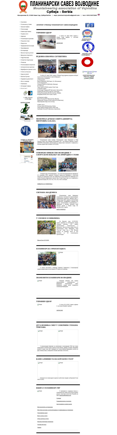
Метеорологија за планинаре (45, 407)
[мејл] (92, 27)
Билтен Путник (25, 76)
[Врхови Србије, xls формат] (94, 71)
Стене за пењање (26, 72)
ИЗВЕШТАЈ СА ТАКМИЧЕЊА (44, 184)
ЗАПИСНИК (60, 43)
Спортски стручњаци (27, 60)
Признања (24, 83)
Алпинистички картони (27, 67)
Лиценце (23, 62)
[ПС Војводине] (24, 6)
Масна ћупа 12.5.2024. (43, 240)
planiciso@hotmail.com (65, 395)
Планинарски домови (27, 38)
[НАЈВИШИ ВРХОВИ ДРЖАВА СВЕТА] (89, 73)
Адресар (23, 36)
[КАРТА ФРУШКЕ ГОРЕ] (25, 95)
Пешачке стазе (25, 41)
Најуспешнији (25, 57)
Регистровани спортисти (28, 64)
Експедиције (24, 50)
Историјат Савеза (26, 86)
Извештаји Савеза (26, 31)
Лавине (39, 427)
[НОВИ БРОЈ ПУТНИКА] (25, 113)
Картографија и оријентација (64, 404)
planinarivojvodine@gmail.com (69, 15)
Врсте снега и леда (42, 415)
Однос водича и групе (43, 418)
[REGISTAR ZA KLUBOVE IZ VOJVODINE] (26, 136)
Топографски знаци (42, 413)
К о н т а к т (24, 88)
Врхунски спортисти (26, 55)
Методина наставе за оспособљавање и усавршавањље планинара (55, 410)
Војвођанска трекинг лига (28, 69)
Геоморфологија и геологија (64, 401)
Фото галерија (25, 81)
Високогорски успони (27, 53)
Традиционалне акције (27, 45)
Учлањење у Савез (26, 24)
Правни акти (24, 34)
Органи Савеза (25, 27)
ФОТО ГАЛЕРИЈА (61, 209)
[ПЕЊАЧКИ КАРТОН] (30, 95)
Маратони (24, 43)
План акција (24, 29)
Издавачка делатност (27, 79)
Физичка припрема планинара (45, 421)
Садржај (59, 398)
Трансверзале (25, 48)
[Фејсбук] (87, 27)
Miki (30, 99)
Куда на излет (25, 74)
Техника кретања (41, 424)
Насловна (24, 22)
